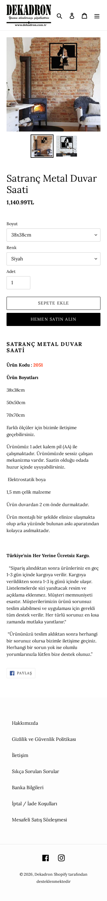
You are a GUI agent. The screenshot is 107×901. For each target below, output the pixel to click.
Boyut (12, 223)
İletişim (20, 755)
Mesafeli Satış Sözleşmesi (39, 820)
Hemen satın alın (53, 319)
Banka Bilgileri (28, 787)
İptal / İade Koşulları (34, 803)
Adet (11, 271)
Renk (12, 247)
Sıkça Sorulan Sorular (35, 771)
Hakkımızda (25, 723)
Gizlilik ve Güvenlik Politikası (44, 739)
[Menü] (97, 15)
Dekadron (43, 874)
